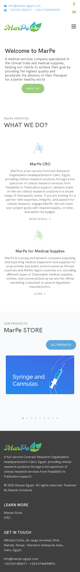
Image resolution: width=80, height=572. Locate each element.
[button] (23, 418)
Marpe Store (13, 513)
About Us (33, 88)
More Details (38, 219)
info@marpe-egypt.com (25, 6)
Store (38, 293)
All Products (61, 344)
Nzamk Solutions (20, 490)
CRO (7, 517)
